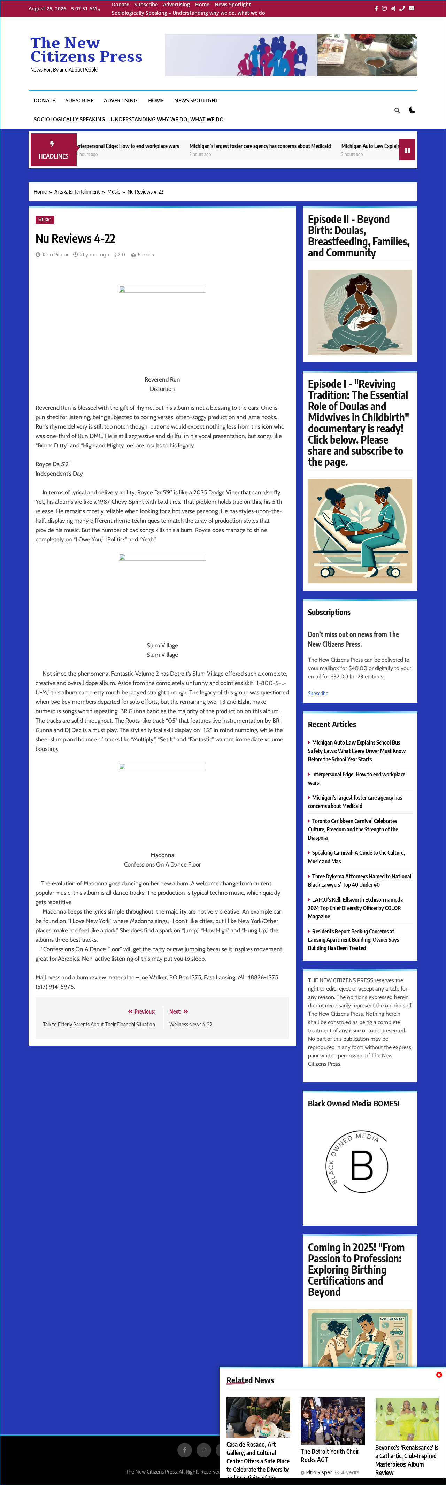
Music (45, 220)
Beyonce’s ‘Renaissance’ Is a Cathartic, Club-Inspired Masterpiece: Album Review (406, 1460)
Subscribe (146, 4)
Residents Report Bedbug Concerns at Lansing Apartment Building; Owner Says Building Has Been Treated (353, 940)
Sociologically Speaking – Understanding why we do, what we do (188, 12)
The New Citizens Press (86, 50)
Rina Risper (56, 254)
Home (202, 4)
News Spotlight (233, 4)
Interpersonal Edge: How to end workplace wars (99, 146)
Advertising (176, 4)
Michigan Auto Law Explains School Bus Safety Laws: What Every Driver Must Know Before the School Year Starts (357, 751)
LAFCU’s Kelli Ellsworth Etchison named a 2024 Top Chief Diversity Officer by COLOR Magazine (356, 908)
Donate (120, 4)
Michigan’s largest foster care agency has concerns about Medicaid (232, 146)
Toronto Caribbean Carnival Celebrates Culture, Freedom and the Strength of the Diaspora (353, 829)
